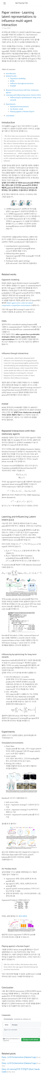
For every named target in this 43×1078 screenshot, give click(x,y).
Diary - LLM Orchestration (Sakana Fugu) (21, 1058)
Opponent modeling (17, 78)
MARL (12, 81)
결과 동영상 (23, 916)
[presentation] (14, 461)
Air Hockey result (16, 109)
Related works (11, 76)
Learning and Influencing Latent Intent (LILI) (23, 95)
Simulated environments (19, 106)
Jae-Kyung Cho (21, 3)
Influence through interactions (22, 83)
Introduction (11, 73)
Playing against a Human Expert (22, 111)
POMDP (13, 86)
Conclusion (10, 115)
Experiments (10, 104)
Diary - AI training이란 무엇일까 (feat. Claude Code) (21, 1070)
